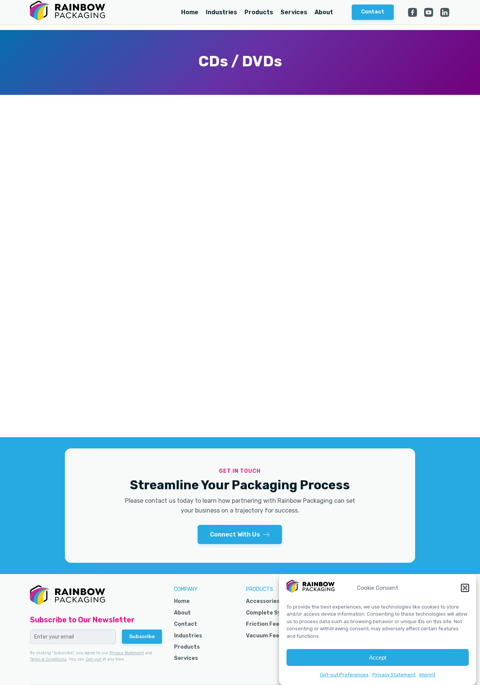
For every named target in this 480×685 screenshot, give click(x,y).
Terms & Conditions (48, 659)
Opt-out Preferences (344, 675)
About (324, 12)
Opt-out (93, 659)
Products (258, 12)
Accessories (263, 601)
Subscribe (142, 636)
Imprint (427, 675)
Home (189, 12)
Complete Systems (272, 613)
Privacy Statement (394, 675)
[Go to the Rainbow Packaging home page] (67, 12)
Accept (377, 657)
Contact (185, 624)
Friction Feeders (269, 624)
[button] (465, 588)
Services (293, 12)
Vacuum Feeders (269, 636)
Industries (221, 12)
